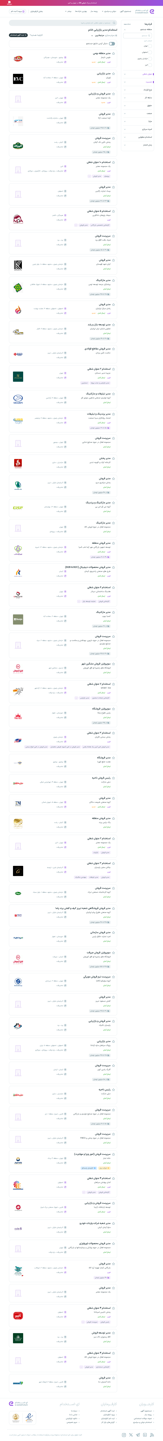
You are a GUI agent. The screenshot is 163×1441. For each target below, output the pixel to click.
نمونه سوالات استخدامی (143, 1418)
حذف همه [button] (127, 24)
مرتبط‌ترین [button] (99, 35)
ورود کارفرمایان (109, 1414)
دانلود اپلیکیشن (71, 1418)
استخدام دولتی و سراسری (142, 1422)
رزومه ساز (94, 11)
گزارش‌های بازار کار (108, 1422)
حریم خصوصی (72, 1422)
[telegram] (138, 1435)
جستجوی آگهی (125, 11)
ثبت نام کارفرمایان (108, 1418)
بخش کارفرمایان (36, 11)
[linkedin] (145, 1435)
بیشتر (69, 11)
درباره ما (74, 1411)
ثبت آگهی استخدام (17, 35)
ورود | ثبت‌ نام (16, 11)
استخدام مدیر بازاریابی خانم (102, 30)
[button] (137, 46)
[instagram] (124, 1435)
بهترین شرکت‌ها (81, 11)
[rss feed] (152, 1435)
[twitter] (131, 1435)
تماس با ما (73, 1414)
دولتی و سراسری (110, 11)
